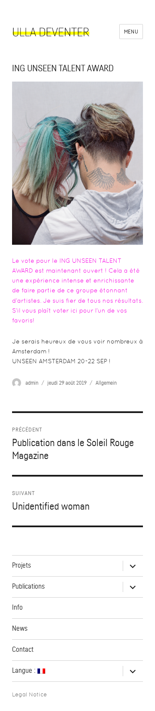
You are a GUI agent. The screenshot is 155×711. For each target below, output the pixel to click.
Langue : (24, 670)
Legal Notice (29, 694)
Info (17, 607)
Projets (21, 565)
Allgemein (106, 383)
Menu (131, 31)
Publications (28, 586)
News (20, 628)
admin (31, 383)
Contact (23, 649)
